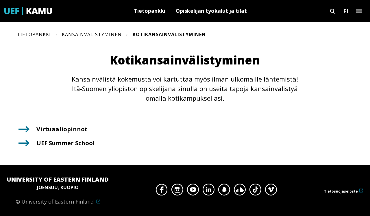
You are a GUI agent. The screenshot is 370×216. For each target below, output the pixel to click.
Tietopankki (149, 10)
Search (332, 11)
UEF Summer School (65, 143)
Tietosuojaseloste (341, 191)
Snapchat (224, 191)
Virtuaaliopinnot (62, 129)
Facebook (162, 191)
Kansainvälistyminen (92, 34)
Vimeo (271, 191)
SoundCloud (240, 191)
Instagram (177, 191)
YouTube (193, 191)
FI (346, 10)
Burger (359, 11)
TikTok (255, 191)
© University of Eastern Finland (58, 190)
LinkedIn (208, 191)
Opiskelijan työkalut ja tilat (211, 10)
